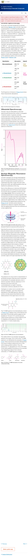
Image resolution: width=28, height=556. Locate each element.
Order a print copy (8, 549)
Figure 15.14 (4, 203)
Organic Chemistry (7, 6)
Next (24, 543)
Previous (4, 543)
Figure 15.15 (5, 312)
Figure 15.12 (20, 92)
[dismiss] (26, 17)
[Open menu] (1, 13)
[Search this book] (22, 13)
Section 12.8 (12, 27)
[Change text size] (26, 13)
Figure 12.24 (4, 57)
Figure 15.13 (12, 124)
